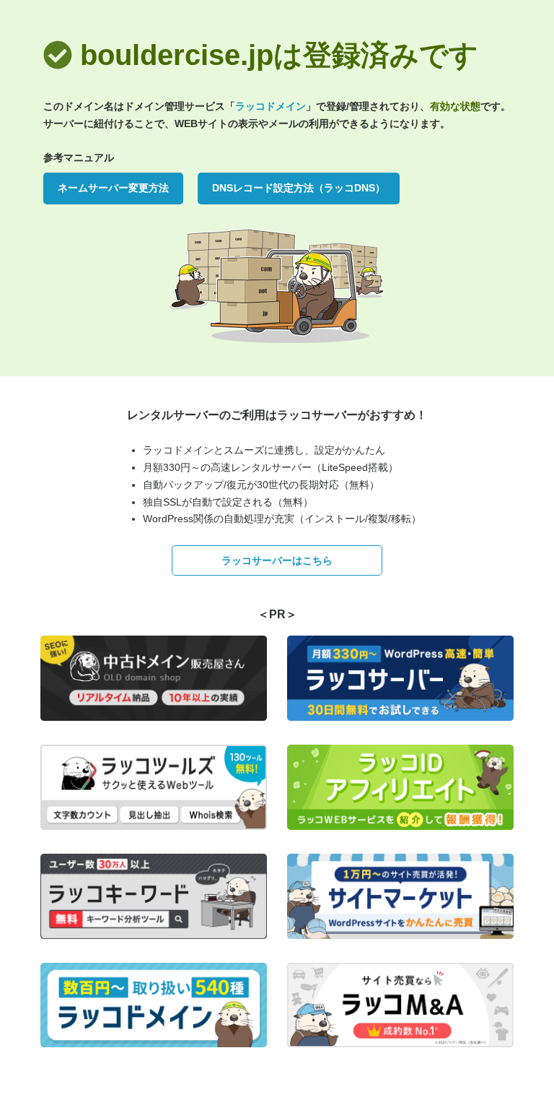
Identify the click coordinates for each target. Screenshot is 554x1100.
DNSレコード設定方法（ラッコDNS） (298, 188)
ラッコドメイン (270, 106)
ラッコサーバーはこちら (277, 560)
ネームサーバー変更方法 (113, 188)
